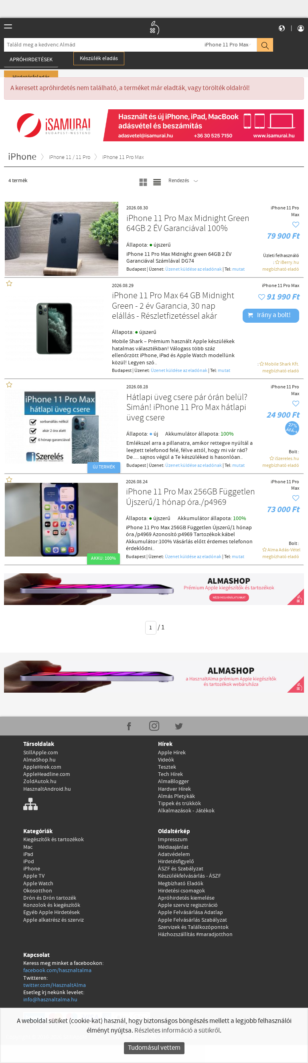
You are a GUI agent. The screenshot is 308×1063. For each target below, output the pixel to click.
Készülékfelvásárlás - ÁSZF (189, 876)
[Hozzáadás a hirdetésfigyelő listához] (295, 225)
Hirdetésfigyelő (176, 861)
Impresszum (173, 839)
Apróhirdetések (31, 59)
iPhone (31, 868)
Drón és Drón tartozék (49, 898)
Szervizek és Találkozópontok (193, 927)
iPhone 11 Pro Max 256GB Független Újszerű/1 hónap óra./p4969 (190, 497)
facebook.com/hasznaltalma (57, 970)
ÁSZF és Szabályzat (180, 868)
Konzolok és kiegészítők (51, 905)
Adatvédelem (174, 854)
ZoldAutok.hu (40, 781)
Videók (166, 760)
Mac (27, 847)
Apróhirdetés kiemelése (186, 898)
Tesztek (167, 767)
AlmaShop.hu (39, 760)
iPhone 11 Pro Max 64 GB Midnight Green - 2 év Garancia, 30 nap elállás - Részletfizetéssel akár (173, 306)
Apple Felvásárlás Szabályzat (192, 920)
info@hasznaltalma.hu (50, 999)
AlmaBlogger (173, 781)
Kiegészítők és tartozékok (53, 839)
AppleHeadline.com (46, 774)
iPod (28, 861)
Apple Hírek (172, 752)
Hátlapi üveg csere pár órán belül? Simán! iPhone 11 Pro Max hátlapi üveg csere (186, 408)
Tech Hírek (170, 774)
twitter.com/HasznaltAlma (54, 985)
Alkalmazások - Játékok (186, 810)
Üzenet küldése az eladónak (193, 269)
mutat (238, 269)
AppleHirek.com (42, 767)
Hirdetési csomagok (181, 890)
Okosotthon (37, 890)
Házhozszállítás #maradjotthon (195, 934)
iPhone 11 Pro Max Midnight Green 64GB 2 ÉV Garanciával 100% (187, 224)
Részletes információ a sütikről (177, 1030)
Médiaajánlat (173, 847)
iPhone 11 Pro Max (226, 44)
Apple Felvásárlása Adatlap (190, 912)
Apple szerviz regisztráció (188, 905)
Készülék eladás (99, 58)
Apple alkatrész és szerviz (53, 920)
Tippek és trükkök (179, 803)
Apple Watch (38, 883)
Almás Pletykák (176, 796)
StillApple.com (40, 752)
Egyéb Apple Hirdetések (51, 912)
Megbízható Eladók (180, 883)
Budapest (136, 269)
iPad (28, 854)
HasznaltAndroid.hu (47, 789)
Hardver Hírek (174, 789)
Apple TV (34, 876)
